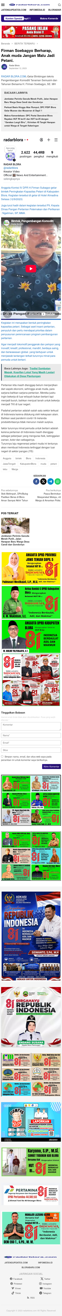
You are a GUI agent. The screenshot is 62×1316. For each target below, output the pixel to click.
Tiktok (18, 1293)
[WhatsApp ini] (58, 481)
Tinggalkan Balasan (13, 712)
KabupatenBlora (28, 463)
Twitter (47, 1278)
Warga (15, 469)
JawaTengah (9, 463)
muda (43, 463)
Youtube (47, 1288)
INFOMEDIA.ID (45, 1262)
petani (54, 463)
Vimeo (18, 1288)
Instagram (47, 1283)
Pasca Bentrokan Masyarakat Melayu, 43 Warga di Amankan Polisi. (48, 495)
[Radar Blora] (31, 4)
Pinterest (18, 1283)
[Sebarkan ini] (36, 481)
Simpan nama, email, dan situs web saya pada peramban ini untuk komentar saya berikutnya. (26, 758)
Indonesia (40, 458)
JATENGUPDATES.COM (16, 1262)
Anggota (7, 458)
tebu (5, 469)
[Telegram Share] (50, 481)
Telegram (47, 1293)
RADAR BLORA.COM (13, 76)
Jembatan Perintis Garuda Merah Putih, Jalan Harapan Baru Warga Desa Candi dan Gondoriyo (31, 100)
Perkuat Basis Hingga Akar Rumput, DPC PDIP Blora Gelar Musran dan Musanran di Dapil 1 (30, 109)
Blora (28, 458)
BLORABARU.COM (31, 1267)
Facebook (17, 1278)
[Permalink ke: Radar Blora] (4, 66)
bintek (19, 458)
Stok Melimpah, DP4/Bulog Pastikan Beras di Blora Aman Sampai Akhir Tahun (14, 495)
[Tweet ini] (43, 481)
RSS (32, 1297)
